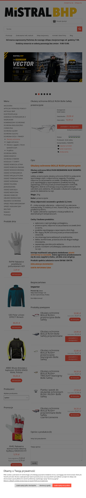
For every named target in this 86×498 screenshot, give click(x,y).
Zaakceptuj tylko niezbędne (26, 485)
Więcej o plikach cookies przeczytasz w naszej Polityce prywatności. (26, 481)
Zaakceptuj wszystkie (62, 485)
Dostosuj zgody (45, 485)
